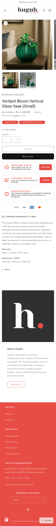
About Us (15, 384)
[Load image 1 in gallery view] (11, 80)
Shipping (16, 116)
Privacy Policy (11, 448)
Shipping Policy (12, 436)
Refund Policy (11, 442)
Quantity (5, 134)
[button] (5, 10)
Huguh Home (23, 521)
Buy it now (28, 156)
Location (46, 180)
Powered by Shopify (36, 521)
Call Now (45, 167)
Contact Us (10, 420)
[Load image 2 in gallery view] (28, 80)
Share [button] (7, 269)
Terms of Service (12, 453)
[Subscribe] (43, 500)
